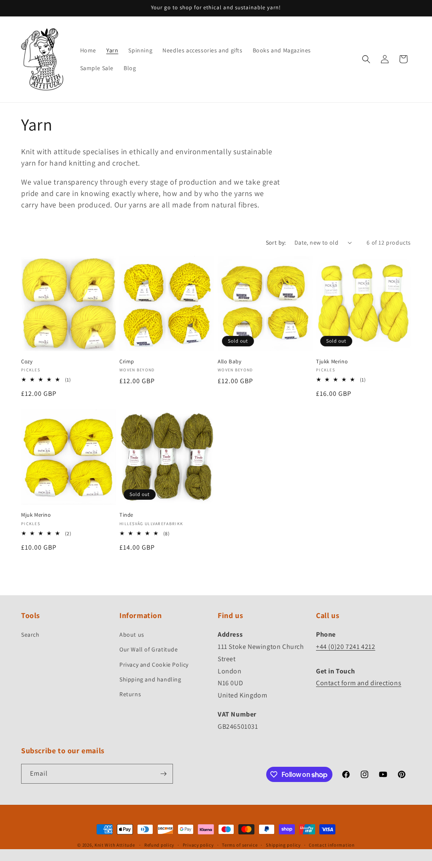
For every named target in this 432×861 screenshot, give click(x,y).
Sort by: (276, 242)
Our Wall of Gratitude (148, 649)
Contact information (331, 845)
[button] (366, 59)
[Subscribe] (163, 774)
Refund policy (159, 845)
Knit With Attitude (114, 845)
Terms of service (239, 845)
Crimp (126, 361)
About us (131, 634)
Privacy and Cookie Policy (154, 664)
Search (30, 634)
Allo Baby (229, 361)
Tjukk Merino (332, 361)
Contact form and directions (358, 682)
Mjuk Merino (36, 515)
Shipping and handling (150, 679)
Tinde (126, 515)
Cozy (26, 361)
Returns (130, 694)
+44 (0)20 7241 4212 (345, 646)
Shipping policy (283, 845)
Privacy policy (198, 845)
